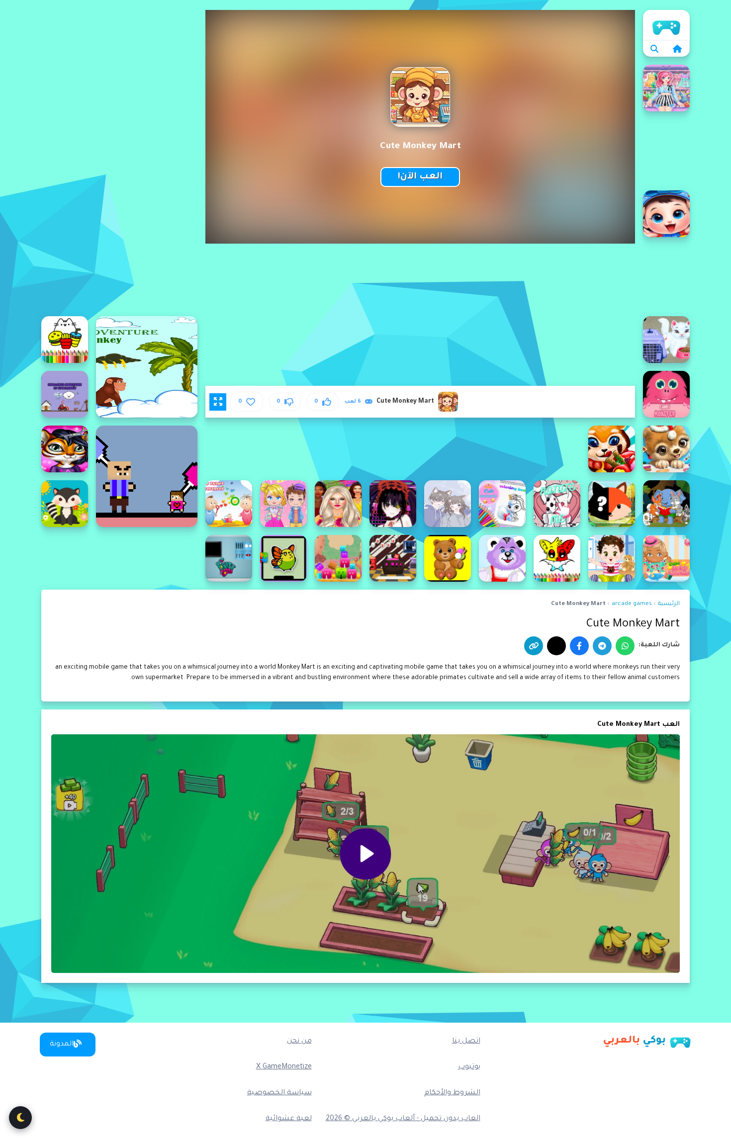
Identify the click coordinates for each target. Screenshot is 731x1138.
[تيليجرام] (602, 645)
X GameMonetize (284, 1067)
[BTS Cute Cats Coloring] (64, 339)
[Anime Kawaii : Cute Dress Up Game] (666, 88)
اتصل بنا (466, 1042)
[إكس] (556, 645)
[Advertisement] (119, 159)
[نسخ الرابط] (533, 645)
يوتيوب (469, 1067)
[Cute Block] (338, 558)
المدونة (62, 1045)
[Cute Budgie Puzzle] (283, 558)
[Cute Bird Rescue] (392, 558)
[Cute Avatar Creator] (283, 503)
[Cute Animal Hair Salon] (64, 449)
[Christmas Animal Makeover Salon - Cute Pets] (666, 449)
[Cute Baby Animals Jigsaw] (64, 503)
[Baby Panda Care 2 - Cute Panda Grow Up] (666, 213)
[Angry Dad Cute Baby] (146, 476)
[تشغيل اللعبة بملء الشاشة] (217, 401)
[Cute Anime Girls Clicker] (392, 503)
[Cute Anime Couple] (447, 503)
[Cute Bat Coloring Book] (557, 558)
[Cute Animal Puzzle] (611, 503)
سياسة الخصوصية (279, 1093)
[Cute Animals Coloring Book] (502, 503)
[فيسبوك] (579, 645)
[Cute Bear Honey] (502, 558)
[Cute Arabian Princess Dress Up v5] (338, 503)
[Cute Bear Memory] (447, 558)
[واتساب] (625, 645)
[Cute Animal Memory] (666, 503)
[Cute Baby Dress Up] (611, 558)
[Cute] (611, 449)
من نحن (299, 1042)
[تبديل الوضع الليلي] (20, 1117)
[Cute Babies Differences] (228, 503)
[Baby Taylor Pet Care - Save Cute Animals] (666, 339)
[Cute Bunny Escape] (228, 558)
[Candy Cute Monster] (666, 394)
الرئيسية (666, 25)
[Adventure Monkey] (146, 367)
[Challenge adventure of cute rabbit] (64, 394)
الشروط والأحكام (452, 1093)
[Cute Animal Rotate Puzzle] (557, 503)
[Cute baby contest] (666, 558)
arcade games (632, 604)
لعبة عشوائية (289, 1119)
